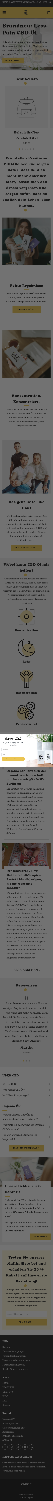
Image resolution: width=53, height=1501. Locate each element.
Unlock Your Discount (13, 759)
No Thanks (13, 764)
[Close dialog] (51, 735)
